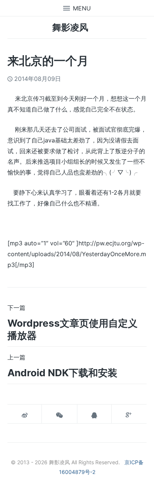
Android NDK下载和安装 (62, 372)
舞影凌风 (70, 27)
